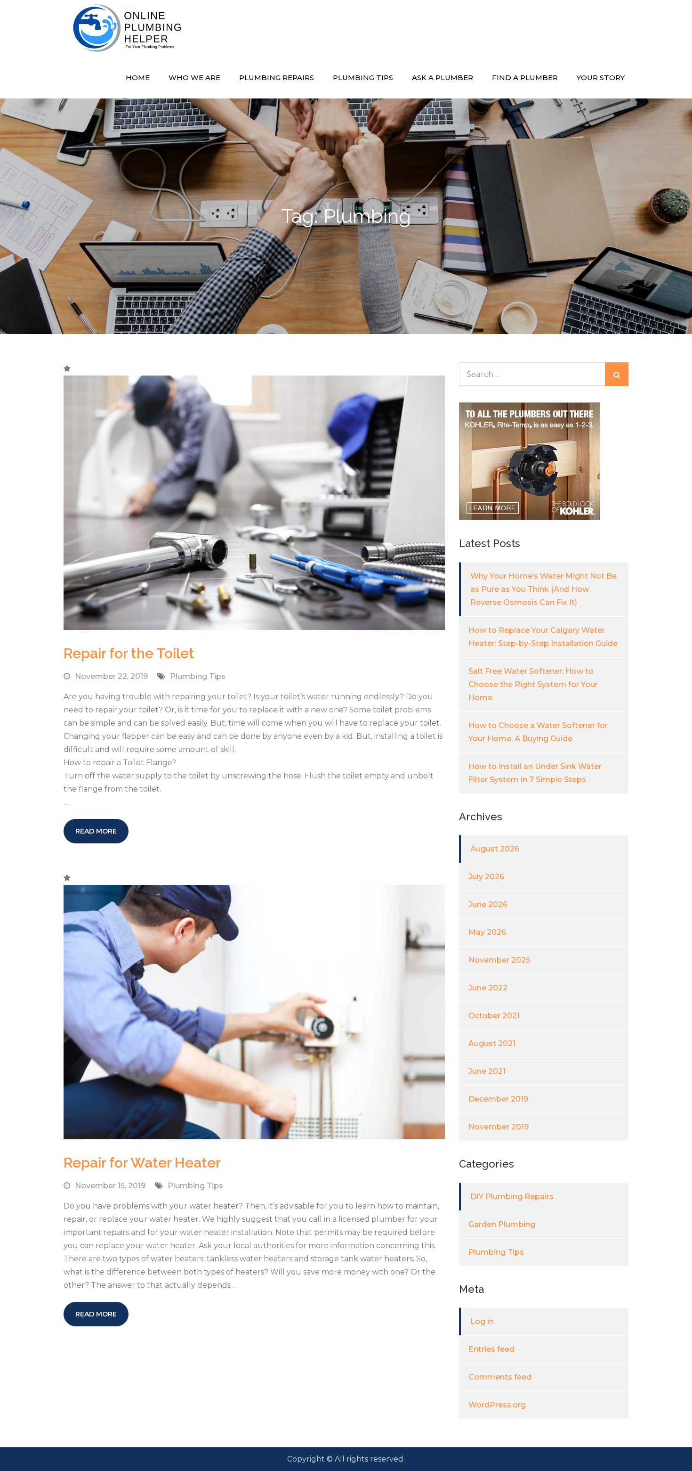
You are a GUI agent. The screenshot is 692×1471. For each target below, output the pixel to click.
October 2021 (494, 1015)
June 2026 (487, 904)
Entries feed (491, 1349)
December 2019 (498, 1099)
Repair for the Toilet (129, 653)
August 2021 (491, 1043)
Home (138, 77)
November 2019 (498, 1126)
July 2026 (486, 876)
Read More (96, 831)
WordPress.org (497, 1404)
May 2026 (487, 932)
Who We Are (194, 77)
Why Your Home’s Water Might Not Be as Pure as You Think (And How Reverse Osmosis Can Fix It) (543, 589)
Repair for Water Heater (142, 1162)
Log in (482, 1321)
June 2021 (487, 1071)
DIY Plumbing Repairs (512, 1196)
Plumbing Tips (363, 77)
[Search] (616, 374)
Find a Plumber (525, 77)
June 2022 (487, 987)
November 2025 (499, 960)
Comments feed (499, 1377)
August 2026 (494, 848)
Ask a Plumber (442, 77)
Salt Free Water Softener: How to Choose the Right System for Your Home (533, 684)
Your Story (601, 77)
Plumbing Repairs (276, 77)
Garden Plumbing (501, 1224)
